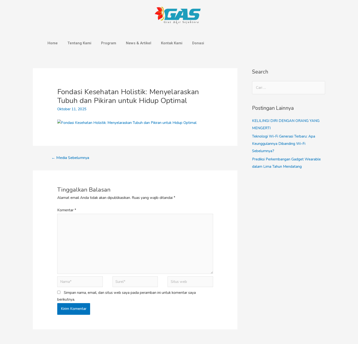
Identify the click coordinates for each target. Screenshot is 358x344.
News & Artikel (138, 43)
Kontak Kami (171, 43)
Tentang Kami (79, 43)
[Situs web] (190, 282)
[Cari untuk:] (288, 87)
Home (52, 43)
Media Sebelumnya (70, 157)
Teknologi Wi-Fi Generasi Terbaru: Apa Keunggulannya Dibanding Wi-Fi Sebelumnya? (283, 143)
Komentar (66, 210)
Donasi (198, 43)
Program (108, 43)
